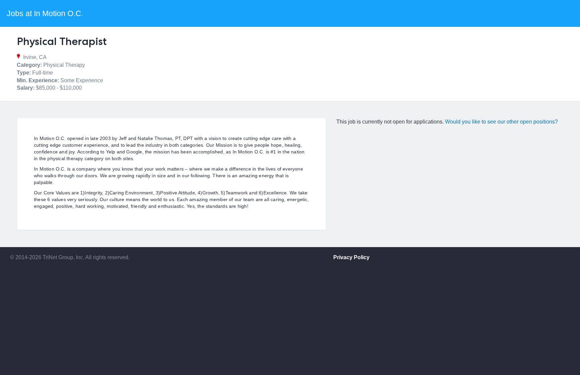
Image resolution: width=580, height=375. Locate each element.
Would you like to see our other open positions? (501, 122)
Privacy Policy (351, 257)
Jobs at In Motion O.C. (45, 13)
